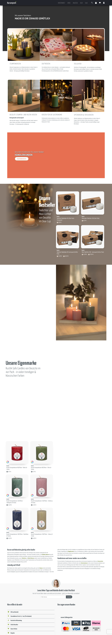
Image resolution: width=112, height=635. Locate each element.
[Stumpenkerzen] (24, 44)
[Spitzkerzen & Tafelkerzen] (88, 95)
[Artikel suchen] (92, 2)
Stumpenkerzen (15, 64)
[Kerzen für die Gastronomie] (56, 95)
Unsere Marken (14, 629)
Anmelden (69, 597)
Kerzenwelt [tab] (61, 3)
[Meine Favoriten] (100, 2)
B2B (81, 3)
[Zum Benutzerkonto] (104, 2)
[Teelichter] (88, 44)
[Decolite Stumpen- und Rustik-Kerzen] (24, 95)
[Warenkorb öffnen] (96, 2)
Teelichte (24, 558)
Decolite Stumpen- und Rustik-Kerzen (23, 115)
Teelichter (77, 64)
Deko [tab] (69, 3)
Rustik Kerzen (31, 558)
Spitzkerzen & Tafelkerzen (83, 115)
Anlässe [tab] (75, 3)
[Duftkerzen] (56, 44)
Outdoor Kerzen (45, 554)
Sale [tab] (86, 3)
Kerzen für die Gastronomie (52, 115)
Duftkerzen (46, 64)
